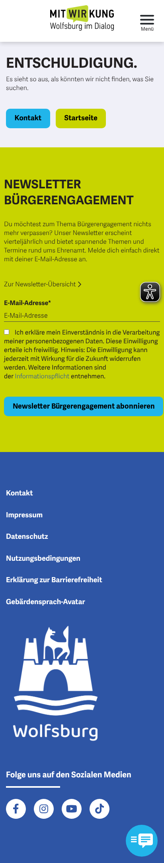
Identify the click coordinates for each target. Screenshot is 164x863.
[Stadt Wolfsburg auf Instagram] (44, 809)
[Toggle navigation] (147, 21)
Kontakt (28, 118)
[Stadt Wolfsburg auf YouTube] (72, 809)
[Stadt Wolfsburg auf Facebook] (16, 809)
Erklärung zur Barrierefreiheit (54, 580)
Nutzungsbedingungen (43, 558)
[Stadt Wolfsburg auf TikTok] (99, 809)
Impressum (24, 515)
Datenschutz (27, 536)
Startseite (80, 118)
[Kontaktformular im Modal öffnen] (142, 841)
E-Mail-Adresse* (27, 303)
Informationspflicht (42, 376)
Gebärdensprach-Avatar (45, 602)
